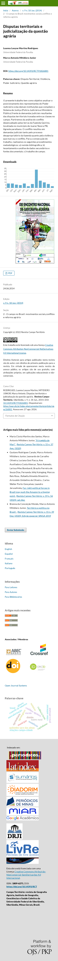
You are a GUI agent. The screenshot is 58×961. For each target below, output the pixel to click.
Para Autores (11, 592)
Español (9, 553)
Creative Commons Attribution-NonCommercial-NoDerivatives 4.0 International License (28, 349)
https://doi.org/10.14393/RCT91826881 (28, 71)
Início (5, 10)
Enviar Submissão (15, 530)
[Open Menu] (3, 3)
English (8, 549)
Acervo (15, 10)
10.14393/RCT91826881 (15, 403)
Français (9, 558)
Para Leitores (11, 587)
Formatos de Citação (15, 415)
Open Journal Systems (16, 685)
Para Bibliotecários (13, 597)
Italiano (8, 563)
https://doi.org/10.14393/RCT (21, 886)
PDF (10, 273)
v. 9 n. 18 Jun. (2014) (32, 10)
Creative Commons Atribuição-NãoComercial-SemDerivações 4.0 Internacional (26, 874)
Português (10, 568)
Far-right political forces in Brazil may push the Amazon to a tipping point (30, 492)
